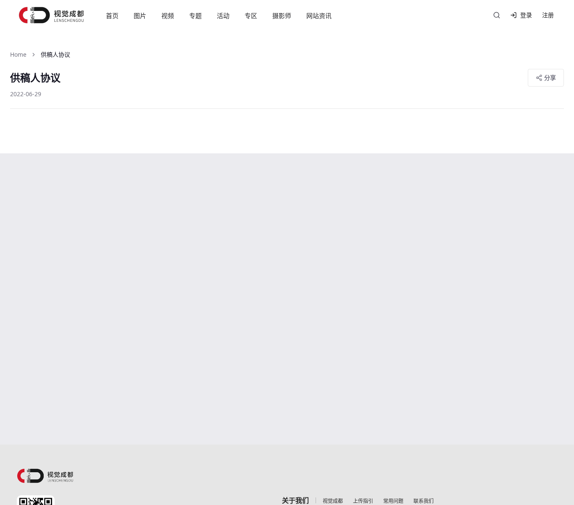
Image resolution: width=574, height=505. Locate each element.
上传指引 (363, 501)
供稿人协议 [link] (55, 54)
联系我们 (423, 501)
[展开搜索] (496, 15)
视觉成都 (333, 501)
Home (18, 54)
